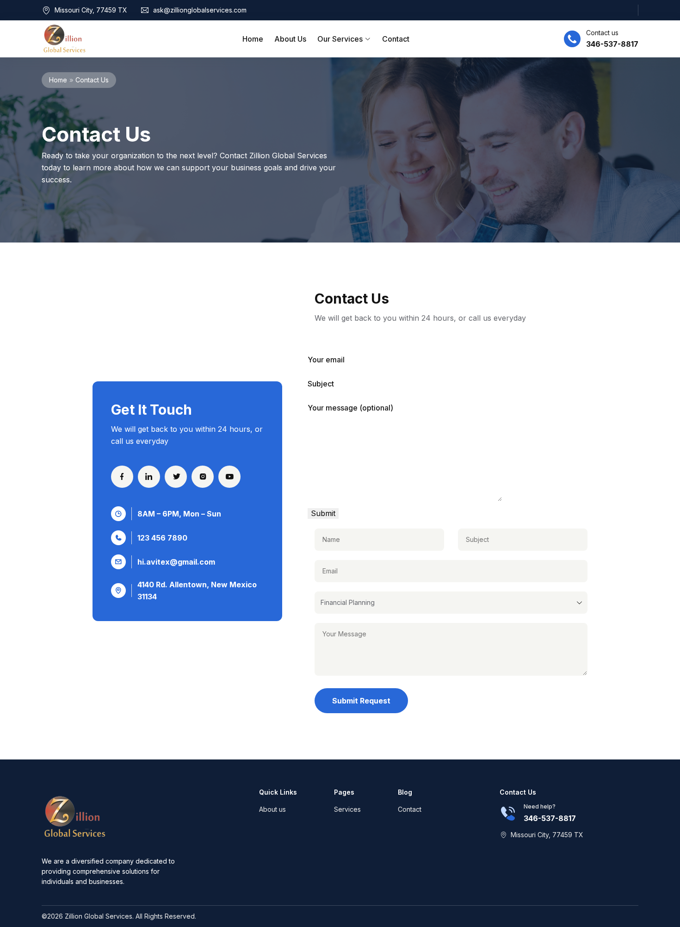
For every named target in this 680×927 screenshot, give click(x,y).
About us (272, 809)
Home (252, 39)
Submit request (361, 700)
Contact (395, 39)
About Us (290, 39)
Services (347, 809)
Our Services (341, 39)
